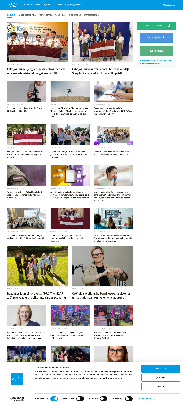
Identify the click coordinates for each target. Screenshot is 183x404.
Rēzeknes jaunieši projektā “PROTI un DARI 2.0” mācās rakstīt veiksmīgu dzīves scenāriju (36, 295)
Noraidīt (160, 386)
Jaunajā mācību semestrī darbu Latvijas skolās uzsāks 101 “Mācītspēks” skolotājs (26, 237)
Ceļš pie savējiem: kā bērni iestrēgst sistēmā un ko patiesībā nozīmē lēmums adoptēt (101, 295)
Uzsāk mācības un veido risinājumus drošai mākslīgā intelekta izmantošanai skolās (113, 153)
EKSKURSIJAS (75, 15)
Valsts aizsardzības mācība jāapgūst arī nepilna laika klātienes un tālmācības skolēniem (24, 195)
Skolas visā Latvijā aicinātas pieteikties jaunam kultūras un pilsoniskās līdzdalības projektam (69, 154)
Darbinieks (156, 51)
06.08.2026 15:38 (55, 231)
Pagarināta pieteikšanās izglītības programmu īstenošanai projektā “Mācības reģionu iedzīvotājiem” (113, 111)
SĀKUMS (11, 15)
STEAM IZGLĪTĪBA (91, 15)
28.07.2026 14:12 (77, 289)
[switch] (80, 398)
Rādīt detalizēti (145, 399)
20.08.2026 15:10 (12, 104)
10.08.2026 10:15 (12, 289)
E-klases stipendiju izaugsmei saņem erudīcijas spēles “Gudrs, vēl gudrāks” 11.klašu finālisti (110, 335)
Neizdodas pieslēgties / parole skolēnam (156, 60)
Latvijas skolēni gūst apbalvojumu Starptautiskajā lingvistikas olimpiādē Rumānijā (67, 238)
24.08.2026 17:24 (12, 64)
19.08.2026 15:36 (55, 104)
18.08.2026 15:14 (99, 104)
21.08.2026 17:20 (77, 64)
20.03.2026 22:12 (99, 328)
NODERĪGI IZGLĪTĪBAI (27, 15)
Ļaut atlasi (160, 377)
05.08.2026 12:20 (99, 231)
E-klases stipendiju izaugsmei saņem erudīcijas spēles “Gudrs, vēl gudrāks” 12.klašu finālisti (67, 335)
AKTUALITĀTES (45, 15)
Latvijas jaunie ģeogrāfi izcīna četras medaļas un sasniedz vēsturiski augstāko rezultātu (36, 71)
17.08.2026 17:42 (12, 147)
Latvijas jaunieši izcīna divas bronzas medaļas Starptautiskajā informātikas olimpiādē (101, 71)
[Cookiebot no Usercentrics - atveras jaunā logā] (17, 399)
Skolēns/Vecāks (156, 37)
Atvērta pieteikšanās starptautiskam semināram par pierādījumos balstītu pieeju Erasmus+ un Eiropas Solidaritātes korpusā (69, 195)
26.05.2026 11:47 (12, 328)
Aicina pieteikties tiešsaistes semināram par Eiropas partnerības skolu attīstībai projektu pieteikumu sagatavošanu (113, 238)
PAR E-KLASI (60, 15)
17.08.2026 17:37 (99, 147)
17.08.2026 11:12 (55, 147)
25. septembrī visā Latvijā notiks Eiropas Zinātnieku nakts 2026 (25, 109)
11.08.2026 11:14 (99, 188)
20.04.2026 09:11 (55, 328)
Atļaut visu (161, 369)
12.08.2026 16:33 (12, 188)
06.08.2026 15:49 (12, 231)
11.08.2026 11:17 (55, 188)
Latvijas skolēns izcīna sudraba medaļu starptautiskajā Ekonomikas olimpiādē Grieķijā (24, 154)
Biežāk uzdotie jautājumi (151, 63)
